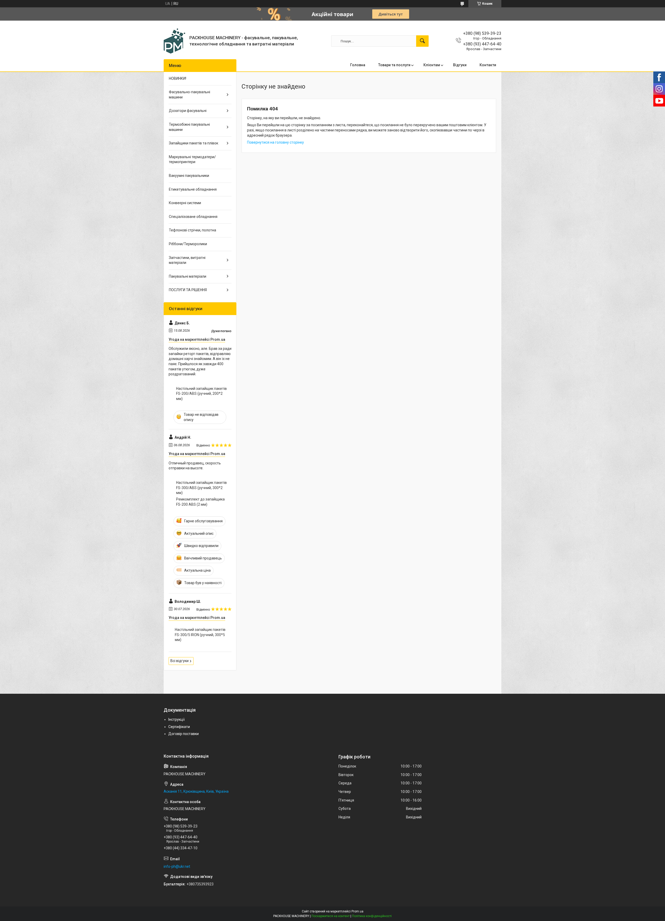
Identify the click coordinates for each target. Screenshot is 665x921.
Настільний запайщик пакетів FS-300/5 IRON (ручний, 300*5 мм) (200, 635)
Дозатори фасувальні (188, 111)
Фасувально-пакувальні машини (189, 94)
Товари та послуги (394, 65)
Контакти (488, 65)
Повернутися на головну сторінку (275, 142)
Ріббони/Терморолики (188, 244)
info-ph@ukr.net (177, 866)
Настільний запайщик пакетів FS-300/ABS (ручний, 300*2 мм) (201, 487)
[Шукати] (422, 41)
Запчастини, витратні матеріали (187, 260)
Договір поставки (183, 734)
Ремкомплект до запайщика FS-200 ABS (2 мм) (200, 501)
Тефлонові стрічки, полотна (192, 230)
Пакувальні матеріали (187, 276)
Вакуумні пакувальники (189, 175)
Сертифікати (179, 727)
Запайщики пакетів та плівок (193, 143)
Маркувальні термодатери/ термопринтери (192, 159)
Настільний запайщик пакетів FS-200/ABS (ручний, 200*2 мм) (201, 393)
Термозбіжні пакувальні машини (189, 127)
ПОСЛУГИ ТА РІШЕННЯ (188, 290)
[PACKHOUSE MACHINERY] (174, 41)
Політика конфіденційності (372, 916)
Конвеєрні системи (185, 203)
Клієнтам (431, 65)
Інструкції (176, 719)
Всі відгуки (179, 661)
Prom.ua (357, 911)
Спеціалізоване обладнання (193, 217)
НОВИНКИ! (177, 78)
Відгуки (460, 65)
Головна (357, 65)
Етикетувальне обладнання (193, 189)
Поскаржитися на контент (330, 916)
